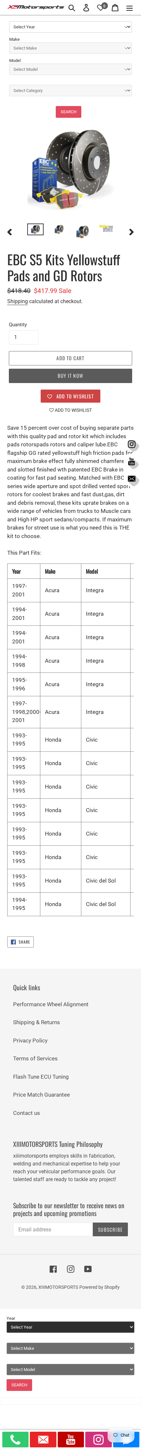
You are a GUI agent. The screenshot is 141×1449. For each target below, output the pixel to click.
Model (15, 60)
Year (11, 1318)
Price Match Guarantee (41, 1094)
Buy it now (70, 375)
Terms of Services (35, 1058)
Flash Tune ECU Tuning (41, 1076)
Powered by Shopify (99, 1287)
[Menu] (129, 7)
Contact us (26, 1113)
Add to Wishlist (73, 410)
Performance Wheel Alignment (51, 1004)
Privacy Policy (30, 1040)
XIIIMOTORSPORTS (58, 1287)
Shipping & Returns (36, 1022)
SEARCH (68, 111)
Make (14, 39)
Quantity (18, 325)
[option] (35, 230)
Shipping (17, 301)
